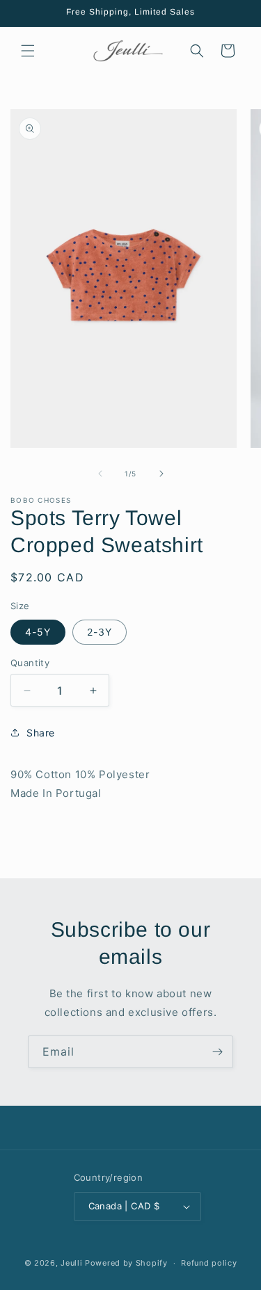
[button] (28, 50)
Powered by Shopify (126, 1263)
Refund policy (209, 1263)
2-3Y (99, 632)
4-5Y (38, 632)
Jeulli (71, 1263)
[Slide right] (161, 473)
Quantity (29, 662)
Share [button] (40, 733)
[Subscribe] (217, 1051)
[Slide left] (100, 473)
